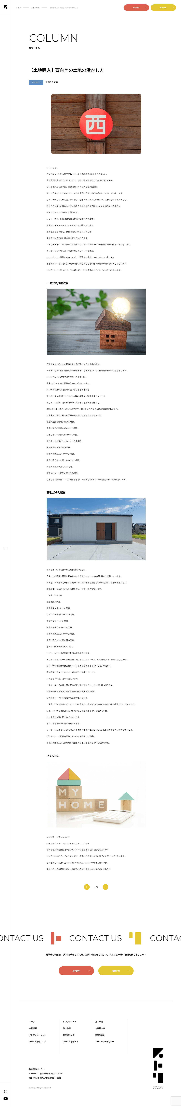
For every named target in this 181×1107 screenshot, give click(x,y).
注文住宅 (67, 1028)
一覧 (96, 887)
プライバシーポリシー (104, 1042)
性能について (69, 1035)
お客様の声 (100, 1028)
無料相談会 (100, 1035)
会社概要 (33, 1028)
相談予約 (163, 7)
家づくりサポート (70, 1042)
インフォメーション (37, 1035)
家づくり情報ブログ (37, 1042)
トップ (32, 1022)
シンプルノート (70, 1022)
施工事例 (99, 1022)
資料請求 (136, 7)
